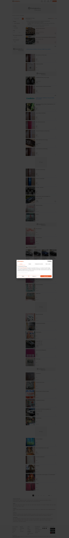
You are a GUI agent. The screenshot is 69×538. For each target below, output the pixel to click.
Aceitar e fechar (46, 276)
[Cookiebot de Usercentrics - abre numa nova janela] (48, 261)
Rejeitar (23, 276)
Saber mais (34, 276)
